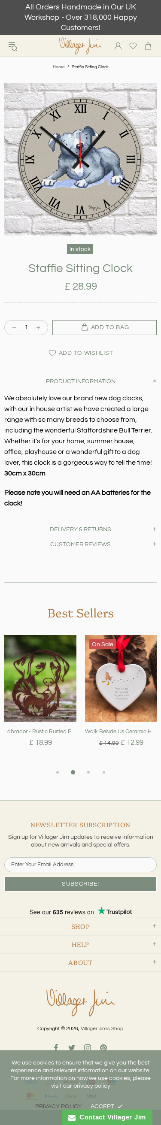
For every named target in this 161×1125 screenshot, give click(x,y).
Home (59, 67)
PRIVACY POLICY (58, 1107)
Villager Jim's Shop (80, 46)
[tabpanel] (40, 701)
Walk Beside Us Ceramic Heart (121, 732)
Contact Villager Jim (111, 1117)
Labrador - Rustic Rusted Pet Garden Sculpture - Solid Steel (40, 732)
